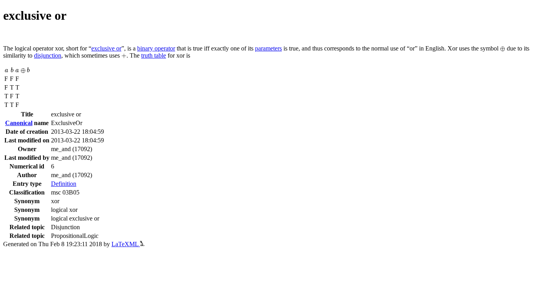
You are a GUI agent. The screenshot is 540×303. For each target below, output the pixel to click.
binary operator (156, 48)
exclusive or (106, 48)
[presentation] (502, 49)
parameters (268, 48)
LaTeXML (125, 244)
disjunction (47, 55)
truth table (153, 55)
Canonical (18, 123)
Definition (63, 183)
